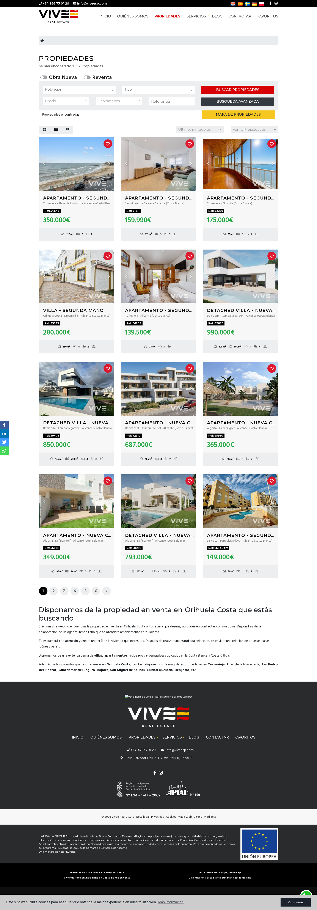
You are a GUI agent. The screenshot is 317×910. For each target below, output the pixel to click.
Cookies (171, 817)
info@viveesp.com (92, 3)
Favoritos (267, 16)
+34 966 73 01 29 (55, 3)
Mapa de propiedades (238, 114)
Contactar (239, 16)
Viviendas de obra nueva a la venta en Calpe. (97, 873)
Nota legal (142, 817)
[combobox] (79, 90)
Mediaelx (210, 817)
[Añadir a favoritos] (108, 143)
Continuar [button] (295, 902)
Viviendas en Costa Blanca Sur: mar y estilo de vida (220, 878)
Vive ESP (65, 16)
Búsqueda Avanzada (238, 101)
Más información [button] (171, 902)
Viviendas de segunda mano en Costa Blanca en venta (97, 878)
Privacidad (157, 817)
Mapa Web (185, 817)
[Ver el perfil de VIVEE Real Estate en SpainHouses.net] (158, 698)
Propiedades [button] (167, 16)
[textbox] (80, 89)
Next (109, 164)
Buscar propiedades (237, 90)
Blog (217, 16)
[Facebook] (270, 3)
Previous (44, 164)
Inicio (105, 16)
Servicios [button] (196, 16)
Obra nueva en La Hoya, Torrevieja (220, 873)
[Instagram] (276, 3)
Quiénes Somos (132, 16)
